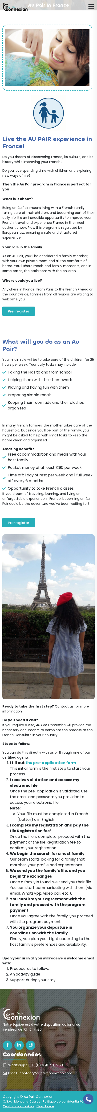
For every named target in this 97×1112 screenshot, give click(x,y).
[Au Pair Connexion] (15, 6)
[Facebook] (7, 1045)
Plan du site (45, 1106)
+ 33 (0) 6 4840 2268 (45, 1065)
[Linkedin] (19, 1045)
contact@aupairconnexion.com (46, 1073)
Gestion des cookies (18, 1106)
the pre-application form (50, 762)
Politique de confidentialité (63, 1101)
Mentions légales (27, 1101)
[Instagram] (30, 1045)
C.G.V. (7, 1101)
